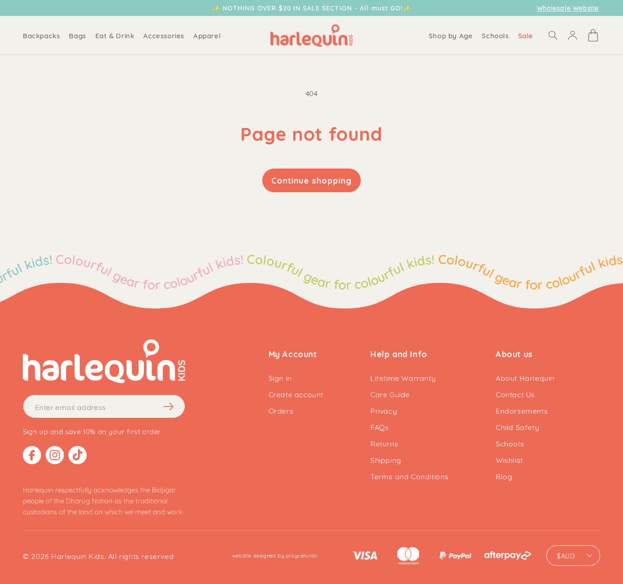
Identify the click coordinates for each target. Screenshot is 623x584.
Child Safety (517, 426)
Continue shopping (311, 180)
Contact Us (515, 394)
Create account (296, 394)
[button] (41, 35)
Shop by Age (451, 35)
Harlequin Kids (77, 555)
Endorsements (522, 410)
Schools (510, 443)
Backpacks (41, 35)
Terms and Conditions (409, 476)
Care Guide (390, 394)
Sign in (280, 377)
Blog (504, 476)
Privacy (383, 410)
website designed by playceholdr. (275, 555)
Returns (384, 443)
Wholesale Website (568, 8)
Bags (77, 35)
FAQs (379, 426)
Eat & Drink (115, 35)
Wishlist (509, 459)
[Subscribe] (169, 406)
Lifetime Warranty (403, 377)
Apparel (207, 35)
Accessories (163, 35)
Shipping (385, 459)
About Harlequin (525, 377)
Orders (281, 410)
